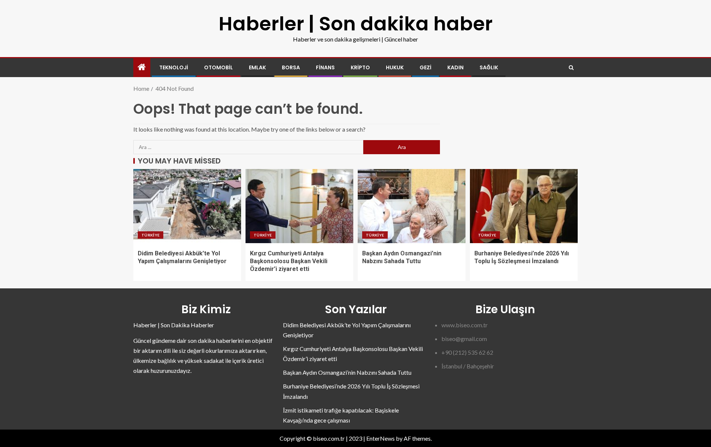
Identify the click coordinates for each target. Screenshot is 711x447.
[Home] (142, 67)
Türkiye (150, 235)
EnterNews (380, 438)
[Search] (571, 67)
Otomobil (218, 67)
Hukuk (395, 67)
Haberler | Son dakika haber (355, 23)
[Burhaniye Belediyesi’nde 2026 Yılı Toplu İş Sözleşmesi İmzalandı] (524, 206)
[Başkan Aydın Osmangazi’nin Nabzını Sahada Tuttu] (411, 206)
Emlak (257, 67)
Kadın (455, 67)
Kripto (360, 67)
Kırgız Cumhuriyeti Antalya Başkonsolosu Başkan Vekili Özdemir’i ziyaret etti (288, 261)
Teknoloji (173, 67)
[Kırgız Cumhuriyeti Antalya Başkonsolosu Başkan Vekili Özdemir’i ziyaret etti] (299, 206)
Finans (325, 67)
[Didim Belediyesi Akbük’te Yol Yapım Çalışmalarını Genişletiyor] (187, 206)
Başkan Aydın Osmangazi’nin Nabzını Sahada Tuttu (347, 372)
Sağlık (489, 67)
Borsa (291, 67)
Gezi (425, 67)
